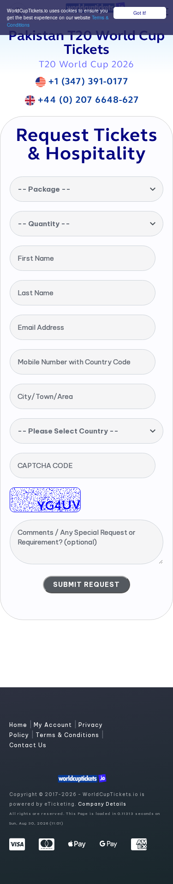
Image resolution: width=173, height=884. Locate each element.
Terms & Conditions (68, 735)
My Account (54, 724)
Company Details (102, 804)
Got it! (139, 12)
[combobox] (86, 189)
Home (19, 724)
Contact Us (28, 745)
